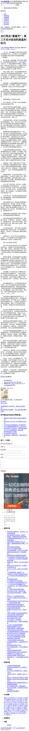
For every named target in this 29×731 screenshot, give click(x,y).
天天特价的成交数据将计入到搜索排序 (15, 425)
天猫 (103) (16, 702)
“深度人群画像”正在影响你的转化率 (17, 613)
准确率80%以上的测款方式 (14, 653)
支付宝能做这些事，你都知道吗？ (16, 686)
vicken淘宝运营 (20, 728)
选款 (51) (14, 708)
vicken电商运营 (8, 385)
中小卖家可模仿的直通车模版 (15, 589)
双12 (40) (18, 711)
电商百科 (6, 19)
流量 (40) (8, 713)
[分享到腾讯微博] (7, 376)
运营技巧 (6, 20)
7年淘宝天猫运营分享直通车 (15, 630)
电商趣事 (6, 17)
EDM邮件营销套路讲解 (13, 665)
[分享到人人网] (8, 376)
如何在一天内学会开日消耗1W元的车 (17, 677)
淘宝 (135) (14, 701)
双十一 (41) (12, 711)
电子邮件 (4, 449)
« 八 (5, 524)
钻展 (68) (10, 705)
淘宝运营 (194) (21, 697)
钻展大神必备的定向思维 (14, 650)
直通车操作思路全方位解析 (15, 616)
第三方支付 (22, 62)
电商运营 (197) (14, 697)
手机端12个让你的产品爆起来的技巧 (17, 574)
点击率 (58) (20, 707)
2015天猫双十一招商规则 (14, 619)
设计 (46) (14, 710)
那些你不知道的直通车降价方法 (16, 606)
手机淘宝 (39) (14, 713)
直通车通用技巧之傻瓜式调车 (15, 628)
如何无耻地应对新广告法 (14, 618)
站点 (2, 454)
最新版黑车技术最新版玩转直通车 (16, 555)
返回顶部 (3, 728)
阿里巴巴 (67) (15, 705)
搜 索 (18, 5)
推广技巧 (6, 22)
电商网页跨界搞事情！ (13, 691)
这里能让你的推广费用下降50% (16, 655)
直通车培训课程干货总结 (14, 626)
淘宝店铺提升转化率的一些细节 (16, 535)
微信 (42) (24, 710)
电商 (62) (10, 707)
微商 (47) (10, 710)
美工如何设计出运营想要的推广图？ (17, 582)
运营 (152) (22, 699)
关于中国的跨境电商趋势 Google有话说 (15, 426)
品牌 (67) (21, 705)
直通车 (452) (7, 697)
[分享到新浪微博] (5, 376)
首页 (5, 14)
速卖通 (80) (11, 704)
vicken (2, 47)
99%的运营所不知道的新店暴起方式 (17, 557)
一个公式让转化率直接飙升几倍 (16, 584)
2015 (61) (14, 707)
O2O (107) (10, 702)
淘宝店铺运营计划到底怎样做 (15, 614)
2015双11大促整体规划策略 (15, 625)
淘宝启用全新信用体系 (13, 547)
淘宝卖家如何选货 (12, 579)
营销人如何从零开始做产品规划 (16, 635)
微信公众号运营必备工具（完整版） (17, 565)
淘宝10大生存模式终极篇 (14, 548)
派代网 (9, 725)
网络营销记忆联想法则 (13, 638)
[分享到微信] (10, 376)
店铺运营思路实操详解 (13, 608)
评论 (2, 457)
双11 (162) (16, 699)
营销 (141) (9, 701)
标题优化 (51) (20, 708)
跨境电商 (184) (10, 699)
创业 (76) (17, 704)
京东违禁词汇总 (11, 567)
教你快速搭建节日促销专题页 (15, 604)
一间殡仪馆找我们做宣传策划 (15, 640)
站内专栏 (3, 401)
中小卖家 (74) (22, 704)
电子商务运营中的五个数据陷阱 (16, 633)
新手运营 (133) (21, 701)
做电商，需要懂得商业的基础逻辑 (16, 536)
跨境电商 (6, 24)
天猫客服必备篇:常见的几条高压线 (17, 652)
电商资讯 (6, 15)
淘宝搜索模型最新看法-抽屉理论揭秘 (17, 631)
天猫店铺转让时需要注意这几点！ (16, 542)
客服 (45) (19, 710)
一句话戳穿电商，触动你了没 (15, 572)
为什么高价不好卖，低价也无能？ (16, 591)
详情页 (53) (9, 708)
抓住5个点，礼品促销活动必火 (15, 596)
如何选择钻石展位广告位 (14, 645)
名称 (2, 446)
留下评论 (17, 47)
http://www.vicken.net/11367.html (12, 382)
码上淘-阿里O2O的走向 (10, 433)
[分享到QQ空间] (3, 376)
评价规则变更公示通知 (10, 431)
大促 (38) (20, 713)
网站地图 (8, 728)
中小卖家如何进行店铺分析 (15, 581)
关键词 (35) (9, 714)
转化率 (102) (22, 702)
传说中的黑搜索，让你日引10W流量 (17, 550)
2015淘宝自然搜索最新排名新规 (16, 636)
